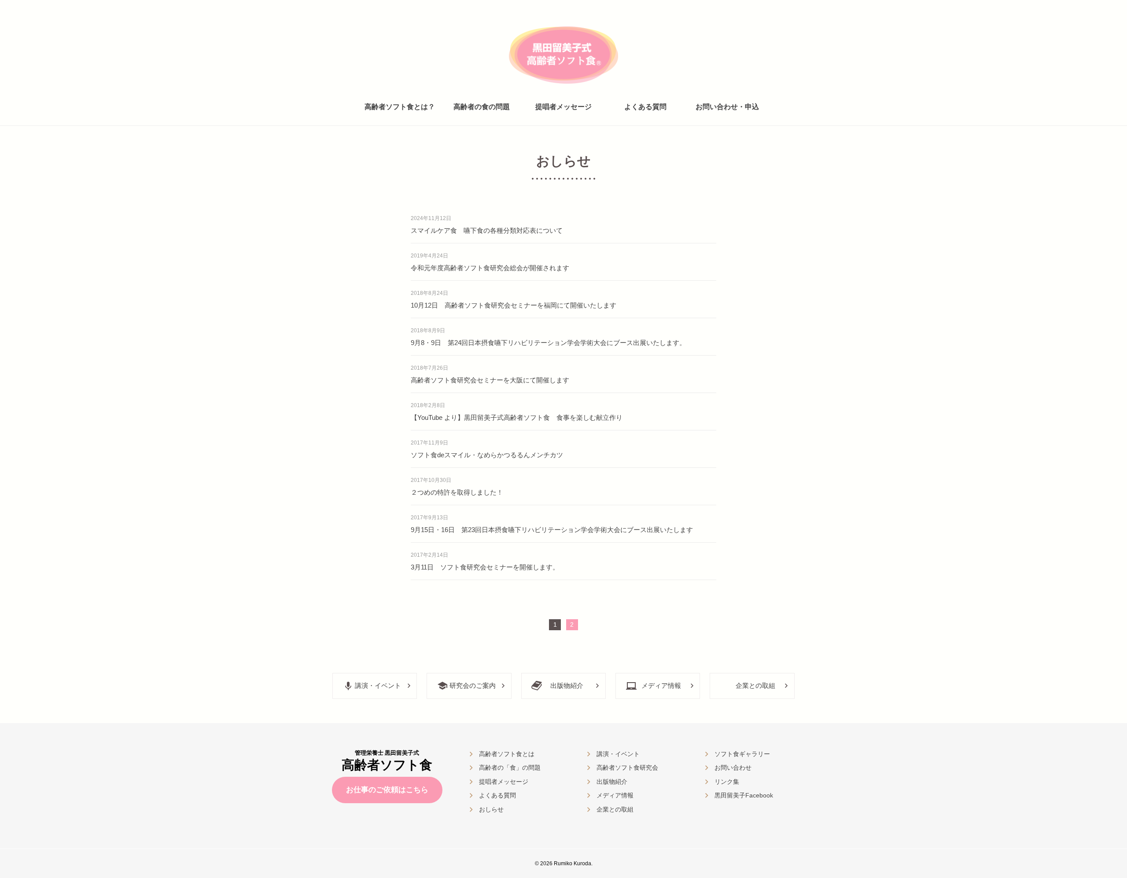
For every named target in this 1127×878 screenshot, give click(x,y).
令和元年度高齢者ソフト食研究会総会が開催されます (490, 268)
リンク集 (727, 781)
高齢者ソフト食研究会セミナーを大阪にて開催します (490, 380)
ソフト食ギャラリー (742, 753)
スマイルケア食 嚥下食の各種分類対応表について (487, 230)
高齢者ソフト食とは (506, 753)
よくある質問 (645, 106)
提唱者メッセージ (563, 106)
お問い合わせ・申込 (727, 106)
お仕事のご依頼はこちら (387, 790)
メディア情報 (661, 685)
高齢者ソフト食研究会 (627, 767)
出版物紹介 (566, 685)
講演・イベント (378, 685)
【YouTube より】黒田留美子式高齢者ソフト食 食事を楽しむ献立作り (516, 417)
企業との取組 (755, 685)
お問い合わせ (733, 767)
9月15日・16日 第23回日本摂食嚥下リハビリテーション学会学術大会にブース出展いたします (552, 529)
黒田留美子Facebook (744, 795)
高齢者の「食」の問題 (510, 767)
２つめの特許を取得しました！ (457, 492)
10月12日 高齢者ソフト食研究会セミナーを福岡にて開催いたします (513, 305)
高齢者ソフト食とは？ (400, 106)
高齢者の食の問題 (481, 106)
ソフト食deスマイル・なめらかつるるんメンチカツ (487, 455)
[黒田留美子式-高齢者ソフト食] (563, 54)
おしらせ (491, 809)
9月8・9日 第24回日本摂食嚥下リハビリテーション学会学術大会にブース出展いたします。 (548, 342)
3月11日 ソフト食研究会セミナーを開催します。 (485, 567)
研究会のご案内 (472, 685)
